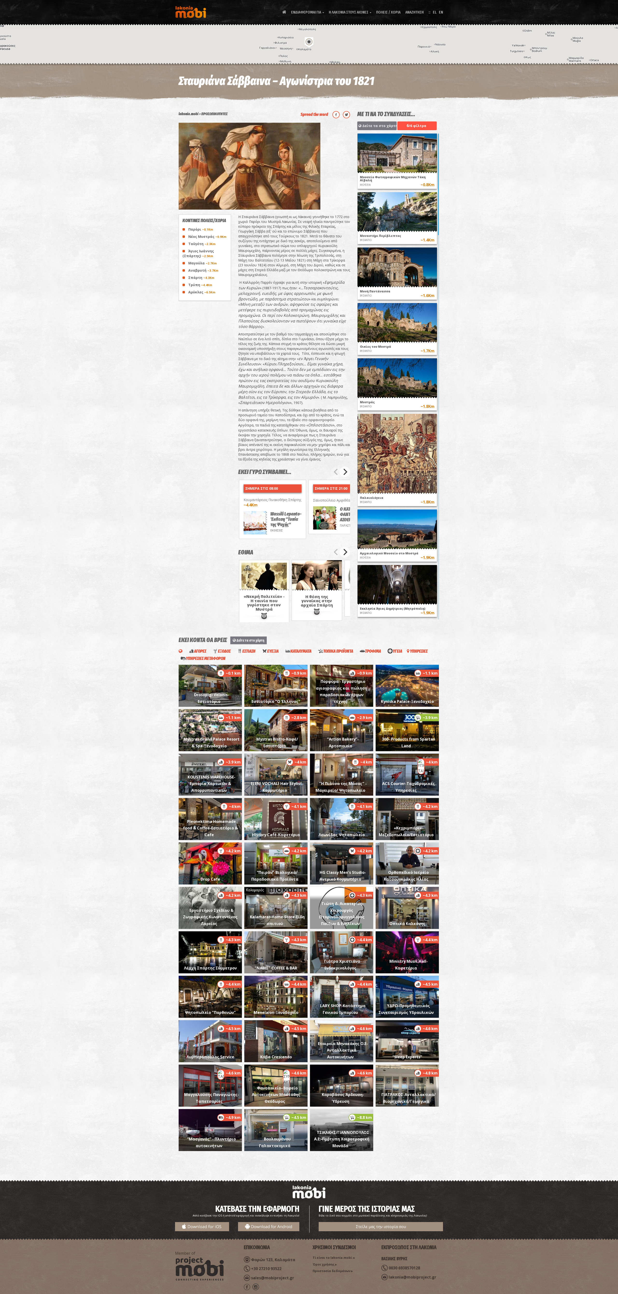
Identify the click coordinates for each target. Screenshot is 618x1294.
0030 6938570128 (404, 1268)
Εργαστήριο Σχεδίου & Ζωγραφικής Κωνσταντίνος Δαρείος (210, 917)
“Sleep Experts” (407, 1057)
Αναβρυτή (203, 270)
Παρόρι (200, 229)
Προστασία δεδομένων (332, 1271)
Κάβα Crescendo (276, 1057)
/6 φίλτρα (416, 125)
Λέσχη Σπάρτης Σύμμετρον (210, 968)
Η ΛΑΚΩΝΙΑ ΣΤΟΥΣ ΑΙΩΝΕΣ (350, 12)
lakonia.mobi (188, 114)
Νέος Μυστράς (207, 236)
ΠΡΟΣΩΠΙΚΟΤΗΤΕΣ (214, 114)
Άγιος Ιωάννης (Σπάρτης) (198, 253)
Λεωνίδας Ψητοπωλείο (342, 834)
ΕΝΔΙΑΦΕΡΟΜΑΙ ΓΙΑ (307, 12)
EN (441, 12)
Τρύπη (200, 285)
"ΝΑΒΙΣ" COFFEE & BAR (276, 968)
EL (434, 12)
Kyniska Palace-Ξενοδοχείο (407, 701)
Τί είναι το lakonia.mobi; (333, 1257)
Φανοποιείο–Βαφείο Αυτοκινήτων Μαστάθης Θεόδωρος (276, 1094)
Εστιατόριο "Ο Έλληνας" (276, 701)
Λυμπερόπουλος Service (210, 1057)
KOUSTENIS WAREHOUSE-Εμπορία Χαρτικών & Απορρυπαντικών (211, 783)
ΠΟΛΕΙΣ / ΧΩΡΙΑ (388, 12)
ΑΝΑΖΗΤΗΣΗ (414, 12)
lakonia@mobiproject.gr (412, 1277)
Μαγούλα (202, 263)
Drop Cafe (210, 879)
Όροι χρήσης (324, 1264)
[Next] (344, 472)
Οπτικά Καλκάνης (407, 923)
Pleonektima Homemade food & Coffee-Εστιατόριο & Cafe (210, 828)
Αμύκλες (201, 292)
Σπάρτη (201, 277)
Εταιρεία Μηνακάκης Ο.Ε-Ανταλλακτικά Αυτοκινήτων (343, 1050)
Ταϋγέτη (202, 243)
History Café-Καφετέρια (276, 834)
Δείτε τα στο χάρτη (379, 125)
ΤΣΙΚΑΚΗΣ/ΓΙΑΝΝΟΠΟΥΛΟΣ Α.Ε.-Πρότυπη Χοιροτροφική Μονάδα (341, 1139)
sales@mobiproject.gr (272, 1277)
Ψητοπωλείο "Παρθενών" (210, 1012)
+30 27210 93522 (266, 1268)
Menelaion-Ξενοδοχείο (276, 1012)
